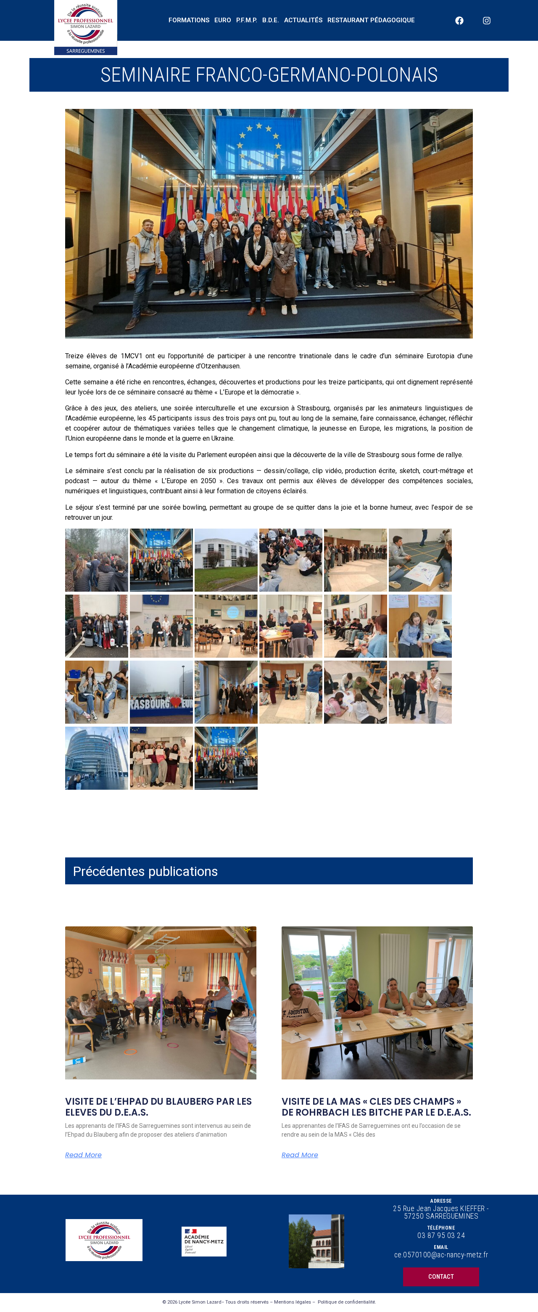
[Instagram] (486, 20)
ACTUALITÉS (303, 20)
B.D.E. (270, 20)
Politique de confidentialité (346, 1302)
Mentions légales (292, 1302)
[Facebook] (459, 20)
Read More (83, 1155)
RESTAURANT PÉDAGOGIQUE (371, 20)
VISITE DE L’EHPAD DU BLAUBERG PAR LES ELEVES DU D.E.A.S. (158, 1107)
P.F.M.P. (246, 20)
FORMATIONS (189, 20)
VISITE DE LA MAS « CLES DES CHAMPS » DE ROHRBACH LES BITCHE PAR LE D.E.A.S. (376, 1107)
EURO (222, 20)
